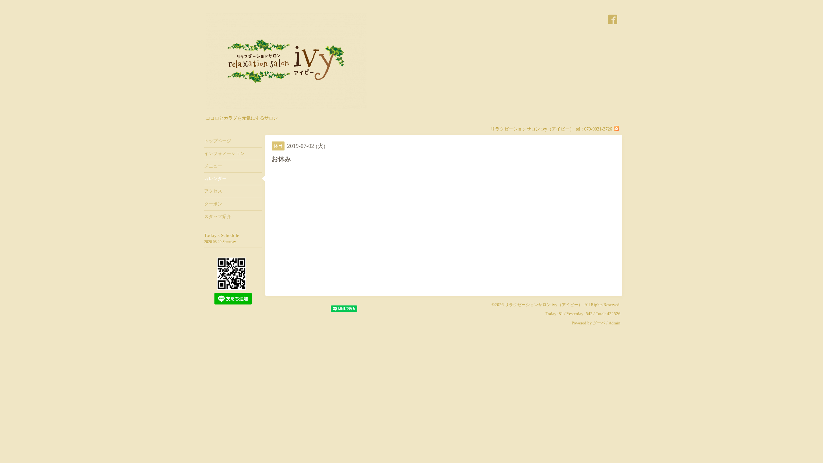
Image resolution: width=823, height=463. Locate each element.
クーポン (213, 204)
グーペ (599, 323)
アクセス (213, 191)
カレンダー (215, 178)
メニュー (213, 166)
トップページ (217, 141)
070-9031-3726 (598, 129)
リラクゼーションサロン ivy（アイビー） (544, 304)
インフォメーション (224, 153)
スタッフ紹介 (217, 216)
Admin (614, 323)
